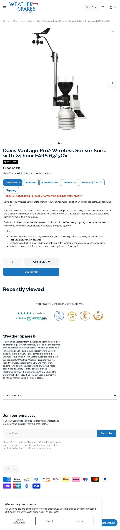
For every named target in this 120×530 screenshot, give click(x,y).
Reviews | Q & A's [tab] (91, 182)
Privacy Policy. (52, 511)
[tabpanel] (59, 222)
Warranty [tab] (70, 182)
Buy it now (31, 271)
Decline (80, 521)
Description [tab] (12, 182)
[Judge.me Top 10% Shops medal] (97, 316)
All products (27, 21)
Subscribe (104, 433)
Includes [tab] (31, 182)
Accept (49, 521)
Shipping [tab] (11, 190)
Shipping (25, 173)
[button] (4, 7)
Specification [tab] (50, 182)
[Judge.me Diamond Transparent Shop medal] (58, 316)
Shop (15, 21)
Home (6, 21)
